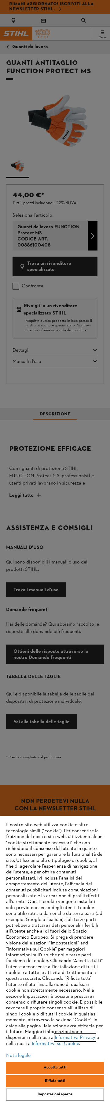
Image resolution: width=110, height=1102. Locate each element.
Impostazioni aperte (55, 1094)
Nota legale (18, 1055)
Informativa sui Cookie (55, 1043)
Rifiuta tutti (55, 1081)
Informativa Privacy (75, 1037)
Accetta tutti (55, 1067)
